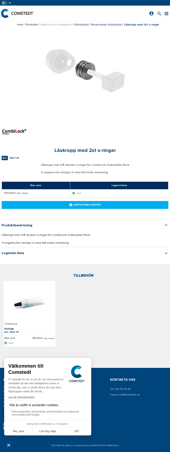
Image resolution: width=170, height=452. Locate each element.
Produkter (32, 24)
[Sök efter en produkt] (159, 13)
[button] (7, 3)
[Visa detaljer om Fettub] (29, 302)
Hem (20, 24)
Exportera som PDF (87, 204)
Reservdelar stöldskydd (106, 24)
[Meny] (166, 13)
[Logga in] (151, 13)
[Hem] (17, 13)
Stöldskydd (81, 24)
